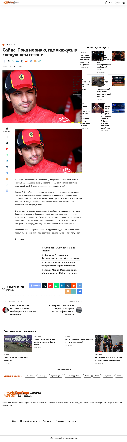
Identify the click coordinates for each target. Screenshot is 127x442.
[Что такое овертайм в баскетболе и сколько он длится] (98, 56)
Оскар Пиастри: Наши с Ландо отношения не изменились (109, 358)
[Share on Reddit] (26, 61)
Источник (19, 239)
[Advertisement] (63, 23)
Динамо (30, 376)
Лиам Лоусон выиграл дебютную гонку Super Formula (44, 342)
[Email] (35, 61)
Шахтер (42, 376)
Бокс (98, 52)
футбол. (108, 376)
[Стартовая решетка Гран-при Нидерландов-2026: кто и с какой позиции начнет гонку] (98, 81)
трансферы (56, 376)
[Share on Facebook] (4, 61)
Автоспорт (10, 45)
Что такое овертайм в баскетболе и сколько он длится (85, 60)
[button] (106, 2)
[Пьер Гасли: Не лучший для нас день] (18, 343)
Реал (119, 376)
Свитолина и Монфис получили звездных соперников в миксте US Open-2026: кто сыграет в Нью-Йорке (105, 117)
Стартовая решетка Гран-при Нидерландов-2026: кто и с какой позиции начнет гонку (81, 85)
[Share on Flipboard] (7, 149)
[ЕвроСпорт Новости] (10, 2)
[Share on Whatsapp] (13, 61)
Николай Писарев (20, 67)
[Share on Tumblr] (22, 61)
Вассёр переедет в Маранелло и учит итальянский (79, 340)
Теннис (102, 104)
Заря (97, 376)
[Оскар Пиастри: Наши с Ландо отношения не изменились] (109, 343)
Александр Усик (72, 376)
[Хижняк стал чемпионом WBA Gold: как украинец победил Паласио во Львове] (98, 108)
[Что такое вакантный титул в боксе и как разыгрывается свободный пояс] (118, 56)
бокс (87, 376)
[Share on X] (8, 61)
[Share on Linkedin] (17, 61)
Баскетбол (83, 52)
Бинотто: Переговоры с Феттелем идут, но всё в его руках (60, 257)
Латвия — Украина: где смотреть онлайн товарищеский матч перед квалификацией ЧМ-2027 (104, 88)
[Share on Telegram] (30, 61)
